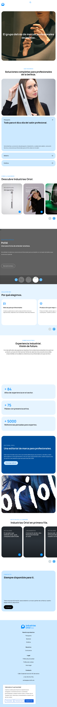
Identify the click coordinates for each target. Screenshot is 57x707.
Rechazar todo (19, 701)
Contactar (8, 607)
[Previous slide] (16, 279)
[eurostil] (36, 280)
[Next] (54, 218)
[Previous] (49, 218)
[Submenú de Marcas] (41, 3)
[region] (19, 694)
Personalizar (9, 701)
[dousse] (28, 280)
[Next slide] (40, 279)
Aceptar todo (29, 701)
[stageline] (21, 280)
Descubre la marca (8, 266)
